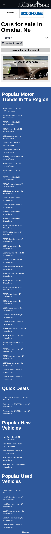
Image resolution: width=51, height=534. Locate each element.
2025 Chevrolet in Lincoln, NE (13, 275)
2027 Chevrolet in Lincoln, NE (13, 254)
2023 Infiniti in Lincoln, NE (12, 309)
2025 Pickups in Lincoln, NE (13, 240)
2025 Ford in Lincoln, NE (11, 213)
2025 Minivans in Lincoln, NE (13, 323)
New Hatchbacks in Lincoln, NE (14, 466)
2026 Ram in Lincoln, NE (12, 151)
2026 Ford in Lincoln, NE (11, 123)
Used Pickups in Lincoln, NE (13, 498)
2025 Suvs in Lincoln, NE (12, 165)
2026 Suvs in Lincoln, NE (12, 109)
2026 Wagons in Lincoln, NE (13, 185)
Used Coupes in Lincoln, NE (13, 526)
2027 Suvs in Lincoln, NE (12, 144)
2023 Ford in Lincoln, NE (11, 220)
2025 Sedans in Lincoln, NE (13, 350)
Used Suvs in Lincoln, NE (12, 491)
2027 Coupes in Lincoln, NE (13, 378)
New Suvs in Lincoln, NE (11, 438)
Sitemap (25, 532)
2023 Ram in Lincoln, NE (12, 295)
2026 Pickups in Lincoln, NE (13, 116)
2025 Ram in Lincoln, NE (12, 302)
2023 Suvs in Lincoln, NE (12, 171)
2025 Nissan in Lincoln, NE (12, 288)
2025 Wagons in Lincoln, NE (13, 343)
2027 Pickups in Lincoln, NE (13, 199)
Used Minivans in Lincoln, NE (13, 512)
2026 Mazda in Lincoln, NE (12, 130)
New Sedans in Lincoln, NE (12, 459)
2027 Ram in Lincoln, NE (12, 247)
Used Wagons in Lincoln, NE (13, 519)
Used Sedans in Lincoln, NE (13, 505)
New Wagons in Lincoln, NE (13, 452)
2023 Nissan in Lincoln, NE (12, 226)
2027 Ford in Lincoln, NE (11, 178)
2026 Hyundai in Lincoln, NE (13, 158)
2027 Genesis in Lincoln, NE (13, 268)
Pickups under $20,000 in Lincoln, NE (16, 405)
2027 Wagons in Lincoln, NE (13, 316)
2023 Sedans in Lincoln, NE (13, 336)
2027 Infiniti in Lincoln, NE (12, 233)
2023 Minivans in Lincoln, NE (13, 357)
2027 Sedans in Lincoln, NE (13, 364)
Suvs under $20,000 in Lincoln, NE (15, 398)
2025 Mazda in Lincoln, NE (12, 261)
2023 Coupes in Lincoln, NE (13, 371)
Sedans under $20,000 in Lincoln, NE (16, 412)
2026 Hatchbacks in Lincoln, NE (14, 330)
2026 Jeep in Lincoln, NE (12, 137)
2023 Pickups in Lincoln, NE (13, 206)
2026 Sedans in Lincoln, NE (13, 192)
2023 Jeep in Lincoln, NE (12, 281)
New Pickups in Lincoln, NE (12, 445)
